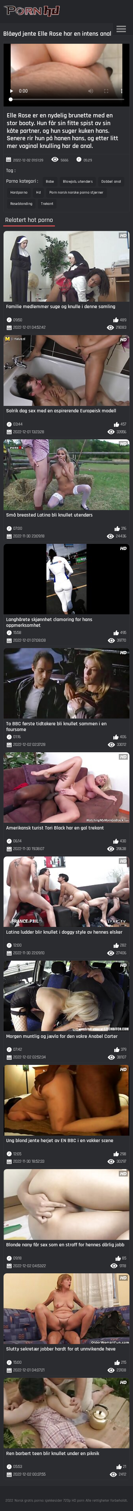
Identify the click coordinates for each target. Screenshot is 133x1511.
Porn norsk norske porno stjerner (76, 192)
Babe (50, 181)
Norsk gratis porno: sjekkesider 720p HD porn (49, 1500)
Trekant (47, 203)
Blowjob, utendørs (78, 181)
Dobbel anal (111, 181)
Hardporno (19, 192)
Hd (38, 192)
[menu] (121, 29)
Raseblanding (21, 203)
